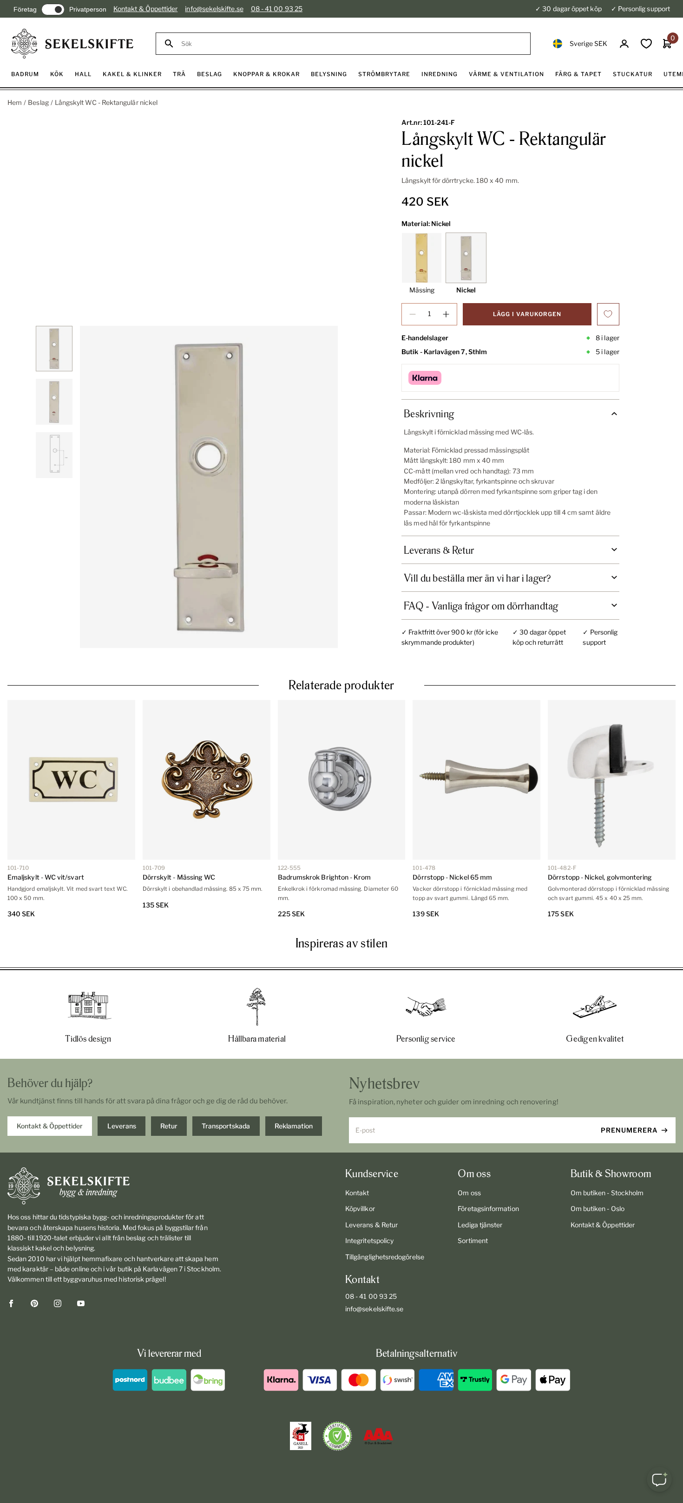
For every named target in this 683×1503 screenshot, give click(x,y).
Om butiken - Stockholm (607, 1193)
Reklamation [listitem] (294, 1126)
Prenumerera (629, 1130)
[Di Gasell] (300, 1436)
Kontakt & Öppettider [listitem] (50, 1126)
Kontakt (357, 1193)
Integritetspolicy (369, 1240)
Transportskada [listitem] (226, 1126)
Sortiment (473, 1240)
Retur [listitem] (168, 1126)
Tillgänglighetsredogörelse (384, 1257)
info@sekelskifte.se (214, 9)
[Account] (624, 44)
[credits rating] (378, 1436)
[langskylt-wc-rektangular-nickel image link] (209, 487)
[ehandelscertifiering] (337, 1436)
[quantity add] (446, 314)
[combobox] (351, 44)
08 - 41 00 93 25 (276, 9)
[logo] (72, 43)
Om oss (469, 1193)
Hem (14, 102)
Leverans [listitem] (121, 1126)
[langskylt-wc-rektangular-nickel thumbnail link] (54, 349)
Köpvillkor (360, 1208)
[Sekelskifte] (116, 1186)
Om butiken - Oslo (597, 1208)
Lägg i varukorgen (527, 314)
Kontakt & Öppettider (145, 9)
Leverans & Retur (371, 1225)
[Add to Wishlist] (608, 314)
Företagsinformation (488, 1208)
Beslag (38, 102)
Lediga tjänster (480, 1225)
